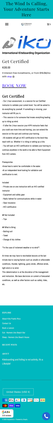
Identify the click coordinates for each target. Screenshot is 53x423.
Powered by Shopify (21, 419)
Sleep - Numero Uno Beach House (15, 337)
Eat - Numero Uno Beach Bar (13, 332)
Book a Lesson (8, 327)
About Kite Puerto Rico (11, 318)
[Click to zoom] (46, 40)
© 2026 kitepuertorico (8, 419)
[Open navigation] (7, 24)
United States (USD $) (18, 392)
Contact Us (6, 323)
